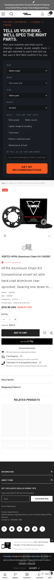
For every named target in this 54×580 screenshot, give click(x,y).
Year (8, 90)
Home (3, 183)
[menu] (3, 14)
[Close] (52, 540)
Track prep (13, 133)
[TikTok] (27, 529)
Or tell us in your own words (23, 152)
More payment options (27, 348)
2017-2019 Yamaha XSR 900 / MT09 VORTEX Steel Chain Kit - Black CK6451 (31, 545)
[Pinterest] (19, 529)
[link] (44, 332)
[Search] (11, 14)
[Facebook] (4, 529)
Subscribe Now (41, 499)
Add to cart (20, 333)
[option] (27, 213)
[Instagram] (12, 529)
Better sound (31, 120)
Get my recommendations (27, 168)
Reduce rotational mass (19, 139)
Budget (10, 102)
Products (11, 183)
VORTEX (12, 292)
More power (14, 120)
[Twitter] (42, 529)
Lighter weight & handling (20, 126)
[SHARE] (50, 333)
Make (8, 65)
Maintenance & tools (18, 145)
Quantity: (4, 314)
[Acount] (42, 14)
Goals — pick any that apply (22, 115)
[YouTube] (34, 529)
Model (9, 78)
